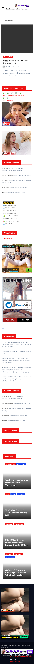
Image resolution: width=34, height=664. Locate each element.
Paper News (24, 645)
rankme (8, 66)
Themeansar (4, 648)
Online (7, 238)
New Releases (18, 554)
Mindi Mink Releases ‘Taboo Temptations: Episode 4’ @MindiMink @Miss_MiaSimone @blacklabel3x (16, 360)
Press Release (21, 464)
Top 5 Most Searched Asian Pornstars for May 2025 (16, 512)
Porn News (9, 524)
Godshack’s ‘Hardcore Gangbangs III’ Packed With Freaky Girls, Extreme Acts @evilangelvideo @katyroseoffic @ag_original (16, 370)
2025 (7, 494)
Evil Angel (9, 554)
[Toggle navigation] (3, 7)
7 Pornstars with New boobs (22, 175)
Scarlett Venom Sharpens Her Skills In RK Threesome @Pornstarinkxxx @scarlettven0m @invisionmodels (16, 344)
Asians (13, 494)
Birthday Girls (8, 57)
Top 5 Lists (21, 494)
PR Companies (10, 464)
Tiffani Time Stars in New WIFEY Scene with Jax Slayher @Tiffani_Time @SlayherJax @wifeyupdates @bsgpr (16, 379)
